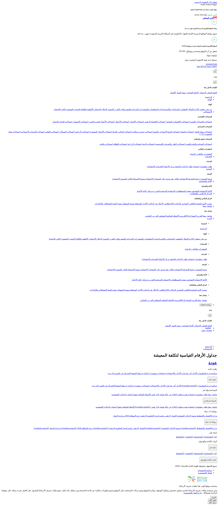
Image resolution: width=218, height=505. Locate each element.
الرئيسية (203, 229)
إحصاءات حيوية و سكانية (142, 132)
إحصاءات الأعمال (122, 122)
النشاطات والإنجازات (103, 204)
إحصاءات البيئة (148, 144)
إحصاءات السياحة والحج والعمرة (198, 144)
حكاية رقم (174, 179)
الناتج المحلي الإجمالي (208, 93)
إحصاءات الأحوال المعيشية (101, 132)
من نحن (208, 109)
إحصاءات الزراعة (135, 144)
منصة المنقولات (128, 204)
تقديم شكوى (182, 395)
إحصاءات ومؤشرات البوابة (154, 373)
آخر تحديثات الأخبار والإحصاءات (178, 373)
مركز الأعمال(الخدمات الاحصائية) (160, 166)
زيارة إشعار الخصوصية (193, 493)
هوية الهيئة (116, 204)
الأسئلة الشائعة (172, 216)
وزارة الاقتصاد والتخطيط (206, 416)
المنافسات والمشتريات (148, 109)
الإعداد (213, 497)
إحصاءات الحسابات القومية (200, 122)
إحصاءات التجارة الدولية (62, 122)
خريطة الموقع (137, 373)
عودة (213, 362)
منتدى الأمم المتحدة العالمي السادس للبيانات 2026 (191, 204)
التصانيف (195, 191)
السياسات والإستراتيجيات (169, 109)
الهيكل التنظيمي (186, 109)
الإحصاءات (207, 349)
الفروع (199, 216)
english (208, 328)
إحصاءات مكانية (106, 144)
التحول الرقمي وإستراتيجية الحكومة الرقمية (158, 416)
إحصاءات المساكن (67, 132)
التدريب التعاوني (151, 216)
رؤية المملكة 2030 (132, 416)
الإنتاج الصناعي (192, 93)
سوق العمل (181, 93)
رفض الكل (212, 503)
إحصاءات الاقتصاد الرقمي (155, 122)
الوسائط (138, 204)
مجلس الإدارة (199, 109)
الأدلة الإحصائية (205, 191)
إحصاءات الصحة (187, 132)
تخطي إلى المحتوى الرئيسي (205, 2)
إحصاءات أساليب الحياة (122, 132)
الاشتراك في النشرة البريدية (119, 373)
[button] (205, 15)
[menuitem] (205, 470)
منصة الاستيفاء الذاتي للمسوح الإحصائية (128, 179)
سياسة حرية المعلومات (207, 373)
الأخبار (145, 204)
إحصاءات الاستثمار (80, 122)
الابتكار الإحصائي (100, 109)
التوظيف (162, 216)
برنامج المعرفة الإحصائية (189, 179)
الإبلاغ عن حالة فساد (168, 395)
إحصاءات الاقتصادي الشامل (177, 122)
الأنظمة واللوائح (86, 109)
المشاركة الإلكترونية (187, 216)
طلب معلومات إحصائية (202, 166)
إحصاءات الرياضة (82, 132)
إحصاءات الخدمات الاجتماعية (33, 132)
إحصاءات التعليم (52, 132)
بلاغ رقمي (155, 395)
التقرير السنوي (113, 109)
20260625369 (211, 64)
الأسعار (173, 93)
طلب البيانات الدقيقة (183, 166)
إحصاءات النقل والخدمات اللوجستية (170, 144)
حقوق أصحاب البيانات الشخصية (125, 395)
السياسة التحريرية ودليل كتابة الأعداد (152, 191)
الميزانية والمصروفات (129, 109)
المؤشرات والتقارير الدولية (201, 154)
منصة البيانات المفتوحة (186, 416)
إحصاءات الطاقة (120, 144)
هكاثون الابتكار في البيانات (159, 204)
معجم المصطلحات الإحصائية (179, 191)
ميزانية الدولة (118, 416)
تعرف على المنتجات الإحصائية (157, 179)
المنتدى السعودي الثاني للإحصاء (67, 109)
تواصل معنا (207, 216)
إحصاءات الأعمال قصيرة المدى (102, 122)
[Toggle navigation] (216, 69)
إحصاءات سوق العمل (203, 132)
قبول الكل (212, 500)
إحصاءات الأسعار (137, 122)
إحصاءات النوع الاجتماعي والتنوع (166, 132)
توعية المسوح (206, 179)
